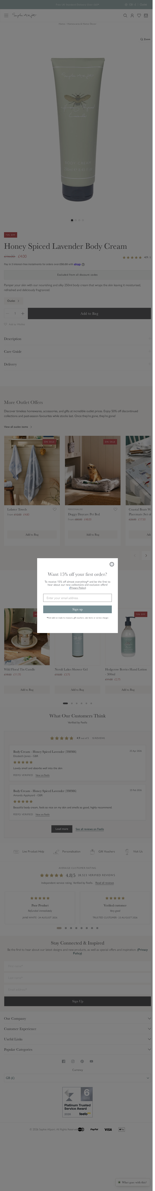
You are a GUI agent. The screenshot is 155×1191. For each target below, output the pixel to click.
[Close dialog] (111, 564)
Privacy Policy (77, 588)
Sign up (76, 609)
